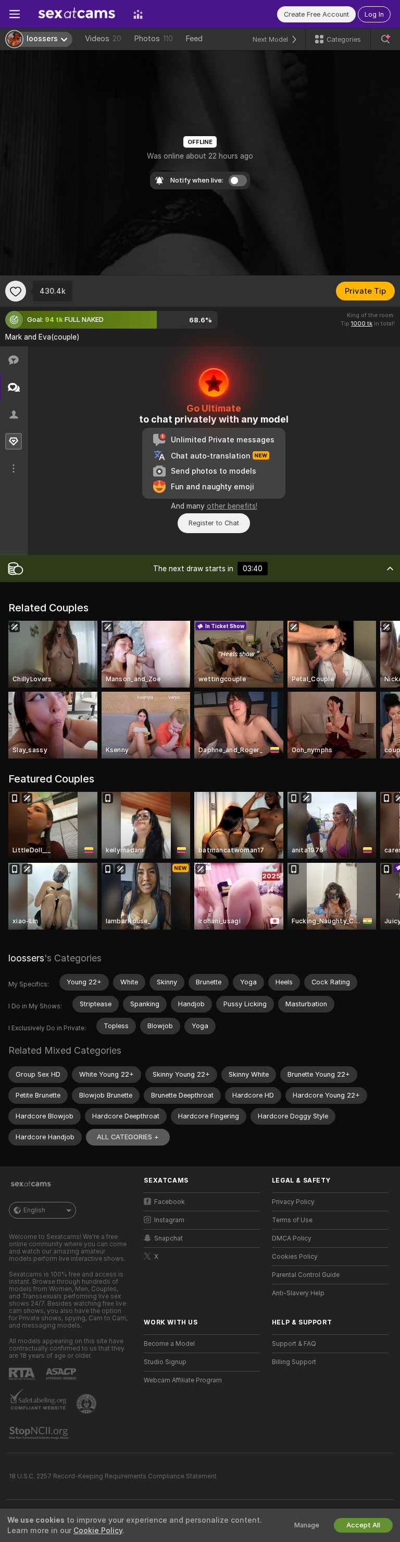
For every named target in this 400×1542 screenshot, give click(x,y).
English (34, 1210)
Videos (103, 38)
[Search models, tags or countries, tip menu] (385, 39)
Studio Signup (165, 1362)
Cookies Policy (295, 1256)
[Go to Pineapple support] (87, 1404)
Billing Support (294, 1362)
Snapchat (168, 1238)
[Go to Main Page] (76, 14)
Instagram (169, 1220)
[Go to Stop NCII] (39, 1433)
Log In (374, 14)
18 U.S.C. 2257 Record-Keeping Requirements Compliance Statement (113, 1476)
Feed (194, 38)
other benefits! (232, 506)
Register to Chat (214, 523)
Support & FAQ (294, 1343)
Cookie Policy (97, 1530)
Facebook (169, 1202)
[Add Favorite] (15, 291)
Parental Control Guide (306, 1275)
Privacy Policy (293, 1202)
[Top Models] (138, 14)
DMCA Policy (291, 1238)
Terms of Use (292, 1220)
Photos (153, 38)
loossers (26, 958)
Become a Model (169, 1343)
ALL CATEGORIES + (128, 1137)
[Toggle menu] (14, 14)
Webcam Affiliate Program (183, 1380)
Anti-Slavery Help (298, 1293)
